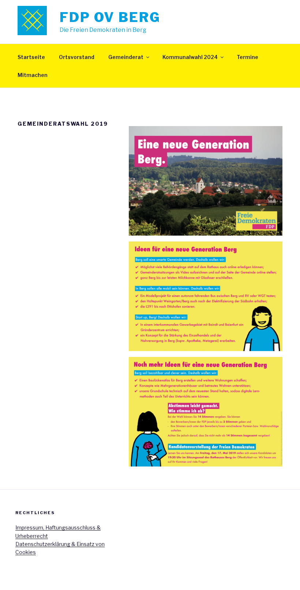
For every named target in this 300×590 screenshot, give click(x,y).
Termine (247, 57)
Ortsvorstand (76, 57)
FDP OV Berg (110, 17)
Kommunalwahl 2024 (190, 57)
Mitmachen (33, 75)
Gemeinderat (125, 57)
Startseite (31, 57)
